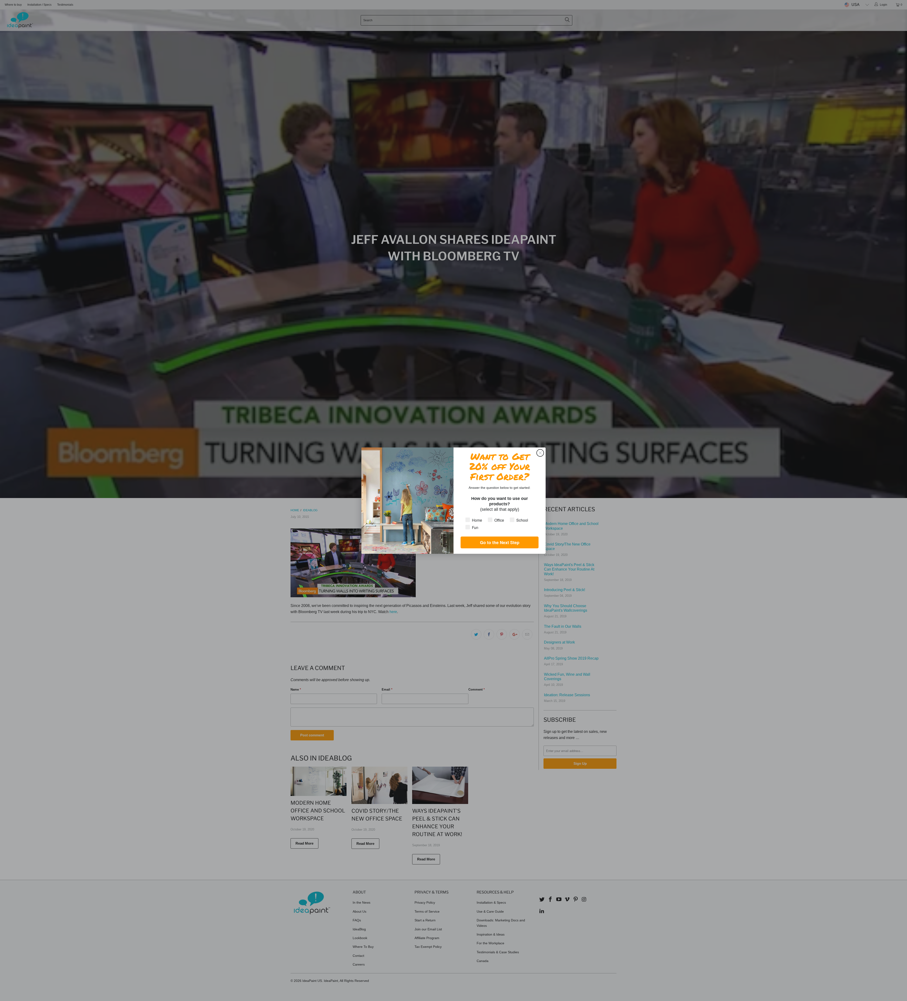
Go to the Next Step (499, 542)
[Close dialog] (540, 452)
